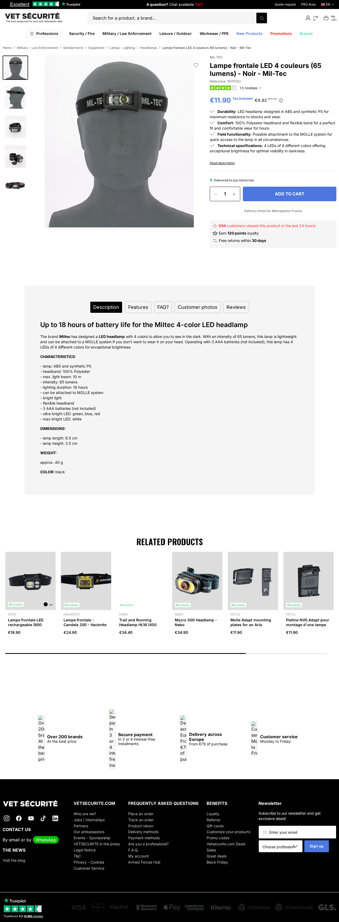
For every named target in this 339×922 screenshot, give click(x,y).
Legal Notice (85, 850)
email (14, 839)
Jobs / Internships (89, 820)
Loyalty (213, 813)
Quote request (285, 4)
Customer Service (89, 868)
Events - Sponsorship (92, 838)
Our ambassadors (89, 831)
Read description (222, 163)
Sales (211, 850)
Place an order (140, 813)
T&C (77, 856)
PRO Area (308, 4)
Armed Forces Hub (144, 862)
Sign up (317, 846)
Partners (81, 826)
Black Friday (217, 862)
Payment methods (144, 838)
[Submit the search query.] (261, 18)
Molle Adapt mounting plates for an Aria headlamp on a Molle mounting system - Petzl (252, 627)
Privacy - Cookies (89, 862)
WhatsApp (45, 839)
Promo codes (218, 838)
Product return (140, 826)
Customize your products (228, 831)
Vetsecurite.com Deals (226, 844)
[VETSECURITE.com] (34, 803)
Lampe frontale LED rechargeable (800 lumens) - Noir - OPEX (28, 625)
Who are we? (85, 813)
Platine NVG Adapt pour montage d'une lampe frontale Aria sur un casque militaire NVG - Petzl (307, 629)
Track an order (141, 820)
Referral (213, 820)
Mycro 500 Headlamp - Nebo (196, 622)
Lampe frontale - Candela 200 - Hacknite (85, 622)
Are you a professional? (148, 844)
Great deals (216, 856)
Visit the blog (14, 860)
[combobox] (282, 846)
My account (138, 856)
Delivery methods (143, 831)
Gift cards (215, 826)
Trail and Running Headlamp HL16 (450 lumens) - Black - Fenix (140, 625)
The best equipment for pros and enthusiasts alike (34, 21)
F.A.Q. (133, 850)
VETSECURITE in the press (97, 844)
